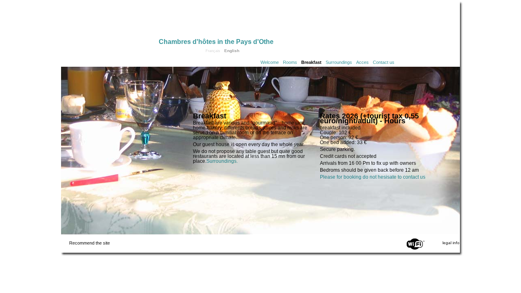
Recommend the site (89, 243)
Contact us (383, 62)
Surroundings (339, 62)
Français (213, 51)
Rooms (290, 62)
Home (110, 21)
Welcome (269, 62)
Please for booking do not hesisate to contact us (372, 177)
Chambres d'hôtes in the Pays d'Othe (216, 41)
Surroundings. (222, 161)
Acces (362, 62)
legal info (451, 243)
